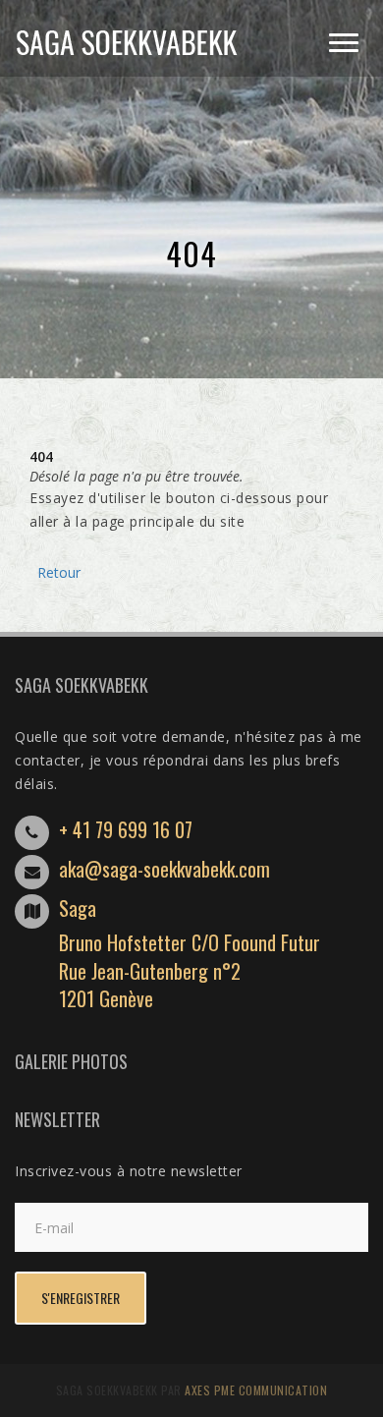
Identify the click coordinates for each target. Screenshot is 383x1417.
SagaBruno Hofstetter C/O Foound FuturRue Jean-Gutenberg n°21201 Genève (189, 953)
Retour (55, 572)
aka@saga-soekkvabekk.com (164, 868)
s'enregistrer (80, 1297)
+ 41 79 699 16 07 (125, 829)
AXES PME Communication (256, 1390)
